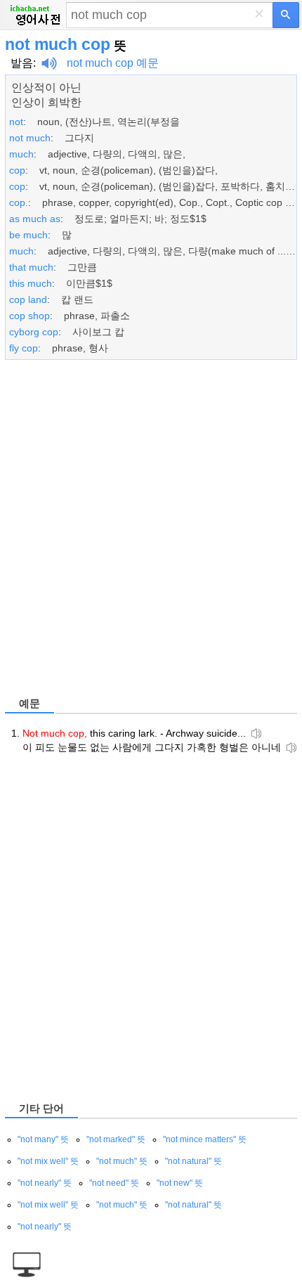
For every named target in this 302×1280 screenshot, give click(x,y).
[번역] (286, 15)
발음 (22, 63)
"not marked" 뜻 (115, 1139)
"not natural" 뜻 (193, 1161)
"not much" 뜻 (121, 1161)
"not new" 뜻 (180, 1183)
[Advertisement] (151, 531)
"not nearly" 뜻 (45, 1183)
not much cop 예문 (113, 63)
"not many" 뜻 (43, 1139)
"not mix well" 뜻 (48, 1161)
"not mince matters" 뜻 (205, 1139)
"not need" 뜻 (114, 1183)
